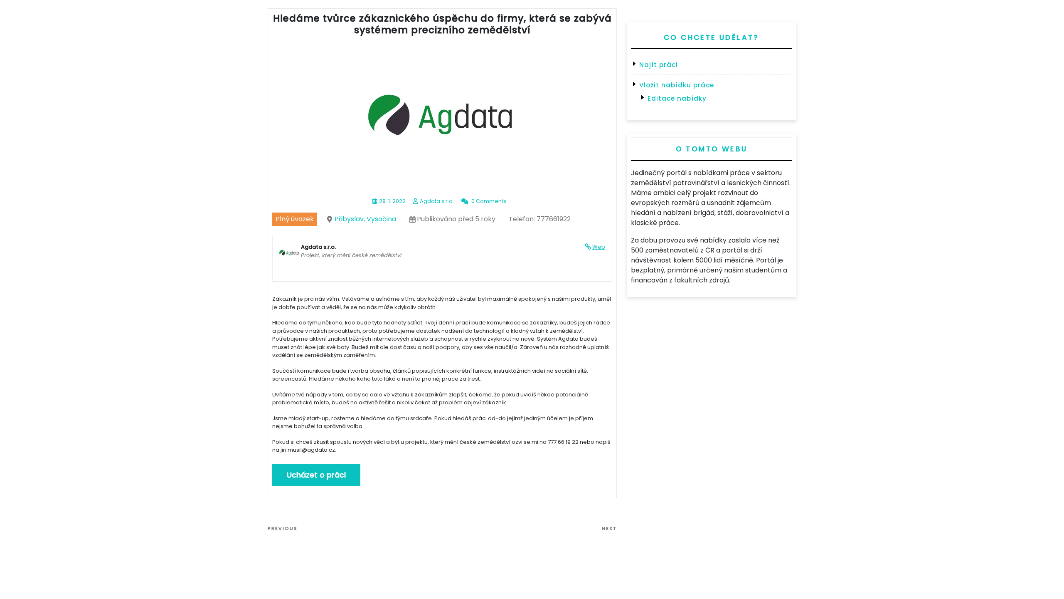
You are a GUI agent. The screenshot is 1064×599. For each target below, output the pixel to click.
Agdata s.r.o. (437, 201)
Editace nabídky (677, 98)
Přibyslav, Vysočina (365, 219)
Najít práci (658, 64)
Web (598, 247)
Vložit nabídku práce (676, 85)
